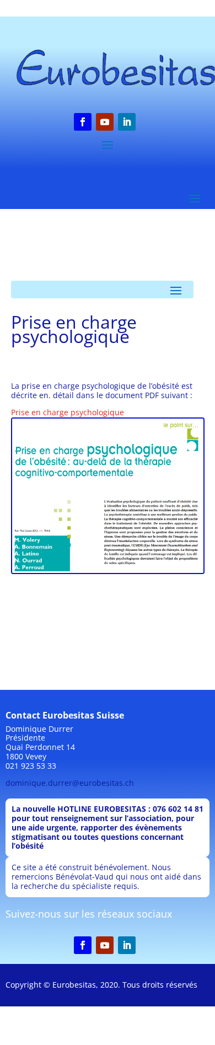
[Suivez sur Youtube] (105, 122)
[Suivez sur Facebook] (83, 122)
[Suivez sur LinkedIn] (127, 122)
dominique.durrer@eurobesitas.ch (70, 783)
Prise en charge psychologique (67, 412)
